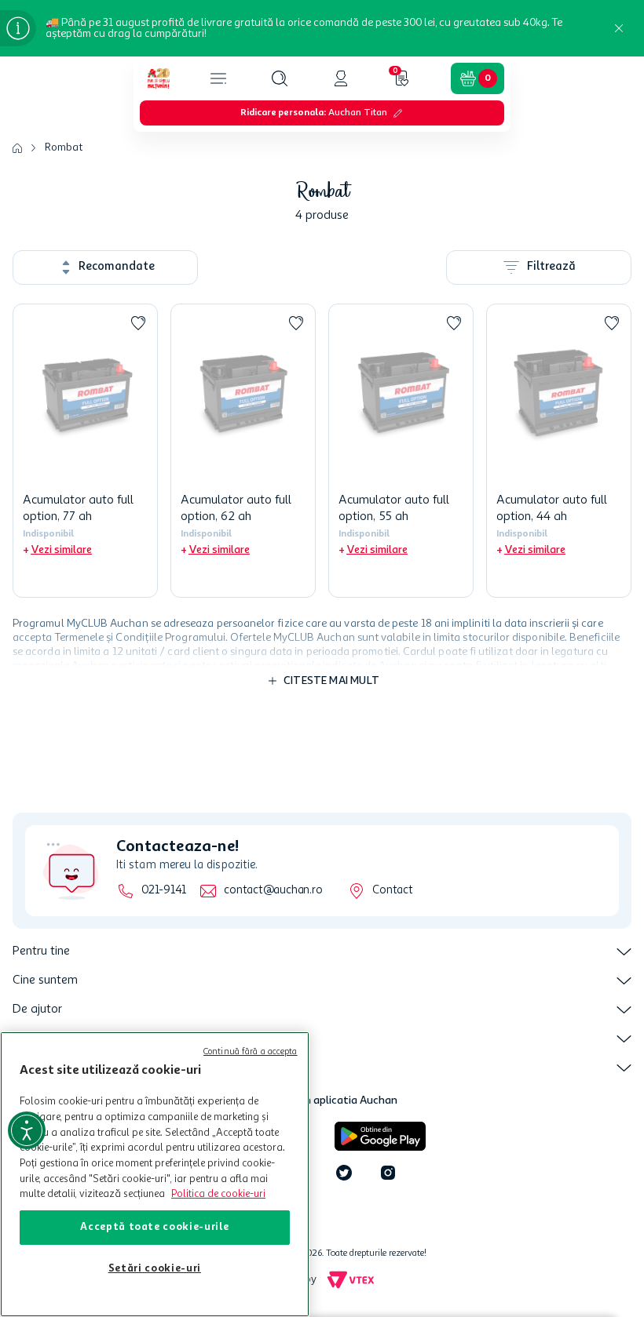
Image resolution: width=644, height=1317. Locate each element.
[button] (279, 78)
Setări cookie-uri (154, 1269)
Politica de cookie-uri (218, 1194)
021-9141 (163, 891)
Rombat (63, 147)
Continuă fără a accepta (250, 1052)
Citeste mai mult (331, 680)
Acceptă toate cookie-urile (154, 1227)
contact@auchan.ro (273, 891)
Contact (392, 891)
